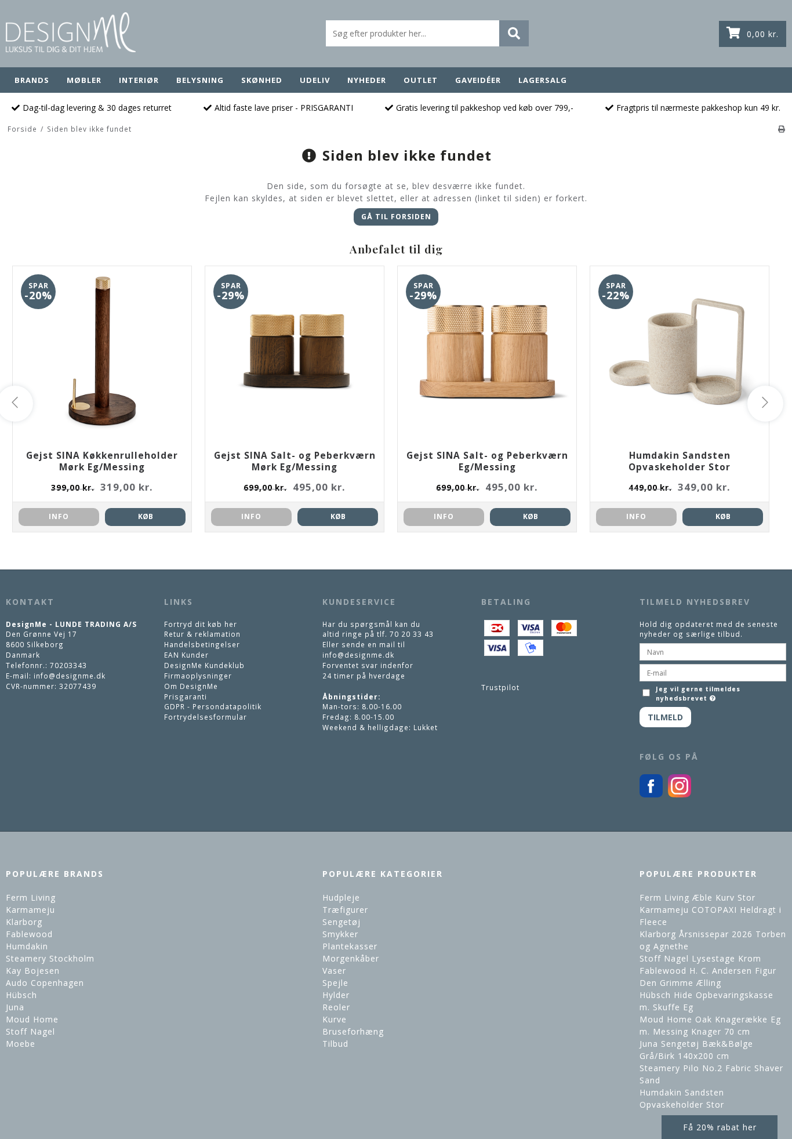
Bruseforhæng (353, 1031)
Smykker (340, 934)
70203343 (68, 665)
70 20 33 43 (412, 634)
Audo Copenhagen (45, 982)
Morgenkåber (350, 958)
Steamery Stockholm (50, 958)
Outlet (421, 80)
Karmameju (30, 909)
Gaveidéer (478, 80)
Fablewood (29, 934)
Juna (15, 1007)
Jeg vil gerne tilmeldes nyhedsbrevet (698, 693)
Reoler (336, 1007)
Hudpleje (341, 897)
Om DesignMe (191, 686)
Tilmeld (665, 717)
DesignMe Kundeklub (204, 665)
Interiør (139, 80)
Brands (31, 80)
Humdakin (27, 946)
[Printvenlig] (782, 128)
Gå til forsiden (396, 217)
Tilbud (335, 1043)
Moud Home (32, 1019)
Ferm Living (31, 897)
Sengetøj (341, 921)
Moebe (20, 1043)
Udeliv (315, 80)
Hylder (336, 994)
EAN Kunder (186, 654)
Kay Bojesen (33, 970)
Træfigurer (345, 909)
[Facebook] (651, 794)
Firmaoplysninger (198, 675)
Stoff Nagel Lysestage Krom (700, 958)
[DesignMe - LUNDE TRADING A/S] (71, 32)
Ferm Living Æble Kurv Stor (697, 897)
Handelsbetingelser (202, 644)
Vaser (334, 970)
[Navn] (713, 650)
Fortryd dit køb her (200, 624)
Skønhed (261, 80)
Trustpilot (500, 687)
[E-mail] (713, 671)
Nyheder (366, 80)
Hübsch (21, 994)
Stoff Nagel (30, 1031)
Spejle (335, 982)
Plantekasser (349, 946)
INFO (59, 516)
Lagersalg (542, 80)
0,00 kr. (763, 33)
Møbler (84, 80)
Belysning (200, 80)
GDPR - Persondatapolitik (212, 706)
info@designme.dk (70, 675)
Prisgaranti (185, 696)
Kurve (334, 1019)
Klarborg (24, 921)
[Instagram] (679, 794)
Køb (145, 516)
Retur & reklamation (202, 634)
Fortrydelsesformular (205, 716)
